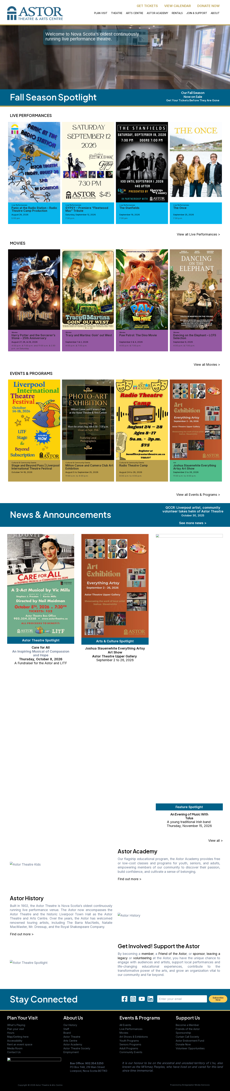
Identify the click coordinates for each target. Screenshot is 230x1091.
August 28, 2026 (20, 214)
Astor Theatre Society (76, 1048)
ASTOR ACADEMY (157, 13)
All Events (125, 1025)
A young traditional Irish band (189, 822)
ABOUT (215, 13)
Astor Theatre (71, 1036)
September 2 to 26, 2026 (186, 472)
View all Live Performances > (198, 234)
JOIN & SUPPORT (196, 13)
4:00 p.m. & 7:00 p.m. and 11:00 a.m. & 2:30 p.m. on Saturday (33, 347)
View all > (215, 840)
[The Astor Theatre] (34, 1068)
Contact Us (14, 1052)
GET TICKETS (147, 6)
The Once (180, 208)
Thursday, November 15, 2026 (189, 826)
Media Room (14, 1048)
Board (67, 1032)
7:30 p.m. (70, 218)
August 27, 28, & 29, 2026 (25, 342)
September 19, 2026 (129, 214)
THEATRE (116, 13)
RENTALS (177, 13)
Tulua (189, 818)
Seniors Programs (130, 1044)
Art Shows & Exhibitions (133, 1036)
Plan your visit (15, 1028)
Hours (10, 1032)
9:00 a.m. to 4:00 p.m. (130, 476)
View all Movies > (207, 364)
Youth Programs (129, 1040)
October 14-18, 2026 (22, 472)
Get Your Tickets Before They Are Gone (192, 100)
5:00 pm (16, 218)
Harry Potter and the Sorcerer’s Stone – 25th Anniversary (33, 337)
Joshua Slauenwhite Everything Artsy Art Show (194, 467)
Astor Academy (72, 1044)
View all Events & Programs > (198, 494)
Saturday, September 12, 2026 (80, 214)
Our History (70, 1025)
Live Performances (130, 1028)
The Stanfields (129, 208)
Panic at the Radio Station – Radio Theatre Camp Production (34, 209)
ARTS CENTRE (134, 13)
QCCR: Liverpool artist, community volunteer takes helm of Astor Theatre (192, 511)
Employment (71, 1052)
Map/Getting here (18, 1036)
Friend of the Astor (172, 954)
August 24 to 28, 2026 (130, 472)
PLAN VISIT (100, 13)
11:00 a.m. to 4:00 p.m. (76, 476)
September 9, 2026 (183, 342)
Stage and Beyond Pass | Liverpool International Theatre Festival (35, 467)
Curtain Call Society (187, 1036)
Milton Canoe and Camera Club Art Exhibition (89, 467)
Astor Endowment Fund (190, 1040)
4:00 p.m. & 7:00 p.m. (76, 345)
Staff (66, 1028)
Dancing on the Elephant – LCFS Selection (194, 337)
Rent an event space (19, 1044)
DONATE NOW (208, 6)
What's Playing (16, 1025)
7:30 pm (123, 218)
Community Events (130, 1052)
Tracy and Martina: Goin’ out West (88, 335)
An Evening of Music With (189, 814)
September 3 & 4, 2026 (131, 342)
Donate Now (183, 1044)
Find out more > (129, 879)
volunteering (142, 958)
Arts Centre (70, 1040)
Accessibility (14, 1040)
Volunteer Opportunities (190, 1048)
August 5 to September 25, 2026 (81, 472)
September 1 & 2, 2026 (76, 342)
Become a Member (187, 1025)
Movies (123, 1032)
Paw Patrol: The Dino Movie (138, 335)
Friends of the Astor (188, 1028)
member (147, 954)
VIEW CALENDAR (177, 6)
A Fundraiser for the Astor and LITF (40, 663)
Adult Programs (128, 1048)
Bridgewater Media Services (196, 1085)
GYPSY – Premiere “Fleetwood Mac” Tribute (86, 209)
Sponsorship (183, 1032)
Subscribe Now (218, 998)
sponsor (199, 954)
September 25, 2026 (183, 214)
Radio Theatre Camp (133, 465)
